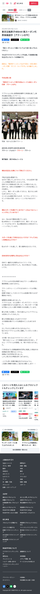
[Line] (11, 586)
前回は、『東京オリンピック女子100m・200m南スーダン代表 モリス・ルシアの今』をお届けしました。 (20, 66)
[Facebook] (4, 586)
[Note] (14, 586)
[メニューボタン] (3, 3)
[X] (7, 586)
